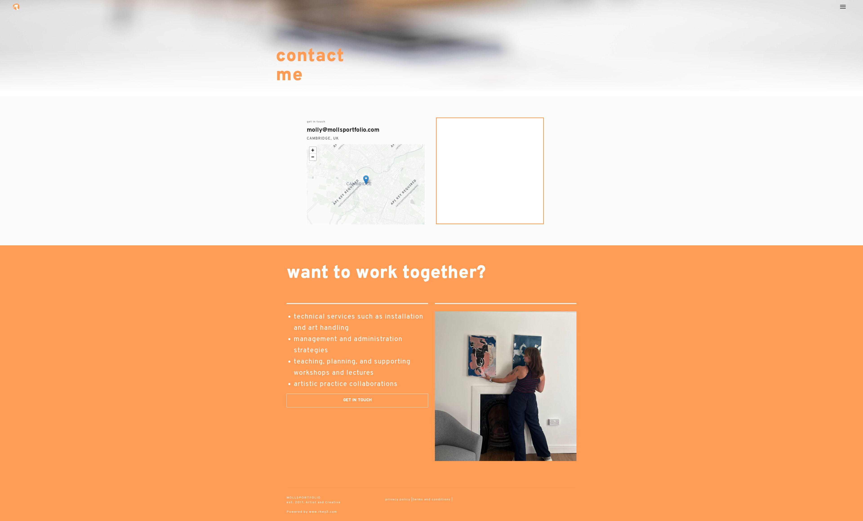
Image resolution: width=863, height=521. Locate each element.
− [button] (313, 157)
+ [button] (313, 150)
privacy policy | (399, 499)
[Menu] (843, 6)
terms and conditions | (433, 499)
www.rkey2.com (323, 512)
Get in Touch (357, 400)
